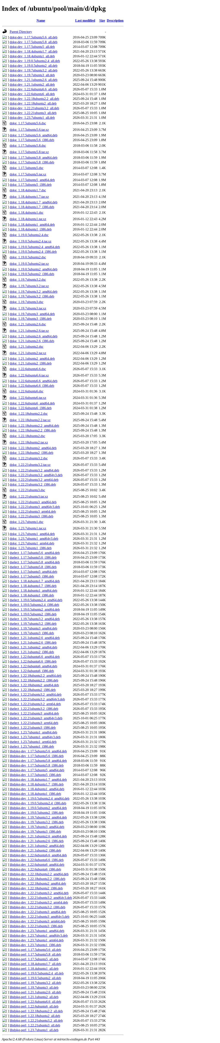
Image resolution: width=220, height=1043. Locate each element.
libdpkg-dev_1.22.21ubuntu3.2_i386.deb (37, 907)
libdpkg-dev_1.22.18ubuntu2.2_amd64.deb (39, 874)
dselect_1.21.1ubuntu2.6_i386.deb (33, 642)
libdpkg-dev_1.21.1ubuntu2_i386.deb (35, 850)
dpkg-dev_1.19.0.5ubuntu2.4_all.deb (35, 61)
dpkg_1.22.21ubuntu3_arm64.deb (33, 511)
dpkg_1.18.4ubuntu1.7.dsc (28, 190)
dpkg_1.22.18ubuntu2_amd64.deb (33, 448)
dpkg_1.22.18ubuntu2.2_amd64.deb (34, 425)
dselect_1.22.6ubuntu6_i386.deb (32, 671)
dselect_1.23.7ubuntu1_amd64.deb (33, 732)
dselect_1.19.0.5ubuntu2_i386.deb (33, 614)
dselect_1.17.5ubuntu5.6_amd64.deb (35, 553)
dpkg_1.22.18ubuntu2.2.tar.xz (30, 420)
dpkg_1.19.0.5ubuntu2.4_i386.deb (33, 251)
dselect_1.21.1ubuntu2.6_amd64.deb (35, 638)
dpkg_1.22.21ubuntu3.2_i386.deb (33, 484)
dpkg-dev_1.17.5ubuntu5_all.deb (32, 47)
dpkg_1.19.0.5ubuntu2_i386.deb (32, 274)
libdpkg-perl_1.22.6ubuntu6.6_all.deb (35, 1001)
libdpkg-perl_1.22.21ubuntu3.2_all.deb (36, 1020)
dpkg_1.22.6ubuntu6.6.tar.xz (29, 375)
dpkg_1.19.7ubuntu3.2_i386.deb (32, 296)
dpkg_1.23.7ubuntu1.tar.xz (28, 528)
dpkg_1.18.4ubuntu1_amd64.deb (32, 224)
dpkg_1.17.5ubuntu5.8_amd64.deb (33, 157)
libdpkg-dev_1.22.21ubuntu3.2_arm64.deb (39, 902)
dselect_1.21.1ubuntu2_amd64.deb (33, 647)
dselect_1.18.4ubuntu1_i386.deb (32, 595)
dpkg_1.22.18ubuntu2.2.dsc (29, 413)
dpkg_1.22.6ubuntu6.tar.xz (28, 398)
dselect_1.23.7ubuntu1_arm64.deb (33, 742)
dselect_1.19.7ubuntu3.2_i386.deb (33, 623)
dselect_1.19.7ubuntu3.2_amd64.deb (35, 619)
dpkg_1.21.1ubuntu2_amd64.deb (32, 358)
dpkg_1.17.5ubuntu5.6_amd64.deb (33, 135)
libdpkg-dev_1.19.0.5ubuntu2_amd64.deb (38, 808)
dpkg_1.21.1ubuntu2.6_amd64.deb (33, 336)
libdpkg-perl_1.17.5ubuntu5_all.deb (34, 959)
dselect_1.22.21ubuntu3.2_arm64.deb (35, 704)
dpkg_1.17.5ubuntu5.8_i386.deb (32, 162)
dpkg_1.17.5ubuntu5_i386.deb (31, 184)
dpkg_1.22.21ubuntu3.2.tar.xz (30, 465)
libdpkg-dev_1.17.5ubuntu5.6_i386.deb (37, 756)
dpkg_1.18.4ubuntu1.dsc (26, 212)
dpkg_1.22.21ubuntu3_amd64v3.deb (35, 507)
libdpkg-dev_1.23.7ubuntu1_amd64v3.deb (39, 935)
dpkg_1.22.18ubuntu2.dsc (27, 436)
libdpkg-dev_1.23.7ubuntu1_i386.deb (35, 945)
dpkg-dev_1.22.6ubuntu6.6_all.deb (33, 89)
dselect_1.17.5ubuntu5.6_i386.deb (33, 557)
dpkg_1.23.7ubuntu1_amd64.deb (32, 534)
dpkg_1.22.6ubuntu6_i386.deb (31, 408)
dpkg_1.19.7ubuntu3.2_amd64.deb (33, 291)
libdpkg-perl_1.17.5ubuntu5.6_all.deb (35, 950)
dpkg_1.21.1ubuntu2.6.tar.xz (29, 330)
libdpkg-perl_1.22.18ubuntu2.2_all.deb (36, 1011)
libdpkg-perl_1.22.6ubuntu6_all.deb (34, 1006)
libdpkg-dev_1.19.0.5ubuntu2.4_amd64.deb (39, 798)
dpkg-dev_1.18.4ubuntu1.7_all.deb (33, 51)
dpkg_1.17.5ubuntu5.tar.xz (28, 174)
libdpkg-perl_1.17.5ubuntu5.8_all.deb (35, 954)
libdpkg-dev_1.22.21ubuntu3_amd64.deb (38, 912)
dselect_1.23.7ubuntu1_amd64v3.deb (35, 737)
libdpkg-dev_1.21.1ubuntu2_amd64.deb (37, 846)
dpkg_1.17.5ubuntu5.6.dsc (28, 123)
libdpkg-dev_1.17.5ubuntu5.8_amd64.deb (38, 760)
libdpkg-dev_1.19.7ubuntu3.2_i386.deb (37, 822)
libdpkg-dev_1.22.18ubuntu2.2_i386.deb (37, 879)
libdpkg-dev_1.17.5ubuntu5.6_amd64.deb (38, 751)
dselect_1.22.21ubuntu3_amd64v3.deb (36, 718)
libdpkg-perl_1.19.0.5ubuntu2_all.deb (35, 978)
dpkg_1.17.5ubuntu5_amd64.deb (32, 180)
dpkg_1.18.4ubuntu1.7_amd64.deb (33, 202)
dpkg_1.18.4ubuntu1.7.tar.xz (29, 196)
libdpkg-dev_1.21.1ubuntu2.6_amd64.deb (38, 836)
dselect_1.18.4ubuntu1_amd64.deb (33, 590)
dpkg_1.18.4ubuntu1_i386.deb (31, 229)
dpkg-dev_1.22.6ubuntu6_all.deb (32, 94)
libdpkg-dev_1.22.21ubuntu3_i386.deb (36, 926)
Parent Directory (21, 32)
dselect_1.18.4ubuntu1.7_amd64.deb (35, 581)
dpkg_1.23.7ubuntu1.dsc (26, 522)
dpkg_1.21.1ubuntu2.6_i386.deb (32, 341)
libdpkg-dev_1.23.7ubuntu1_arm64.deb (37, 940)
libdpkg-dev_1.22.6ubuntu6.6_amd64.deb (38, 855)
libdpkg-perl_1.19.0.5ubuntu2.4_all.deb (37, 973)
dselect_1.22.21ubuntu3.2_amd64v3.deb (37, 699)
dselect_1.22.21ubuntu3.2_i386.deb (34, 709)
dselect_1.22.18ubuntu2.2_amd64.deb (35, 675)
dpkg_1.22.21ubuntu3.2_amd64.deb (34, 470)
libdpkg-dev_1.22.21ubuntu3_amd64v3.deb (39, 916)
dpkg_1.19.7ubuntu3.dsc (26, 302)
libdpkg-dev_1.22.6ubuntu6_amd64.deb (37, 864)
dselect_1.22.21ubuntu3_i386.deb (33, 727)
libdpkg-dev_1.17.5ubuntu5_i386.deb (35, 775)
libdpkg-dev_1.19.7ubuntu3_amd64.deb (37, 827)
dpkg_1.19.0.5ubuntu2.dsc (28, 257)
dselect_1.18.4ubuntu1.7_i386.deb (33, 586)
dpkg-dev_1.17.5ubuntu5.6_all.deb (33, 37)
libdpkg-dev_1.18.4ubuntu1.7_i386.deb (37, 784)
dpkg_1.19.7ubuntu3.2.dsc (28, 279)
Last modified (85, 20)
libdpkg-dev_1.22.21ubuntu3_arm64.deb (37, 921)
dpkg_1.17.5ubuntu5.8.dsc (28, 145)
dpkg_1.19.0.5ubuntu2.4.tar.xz (30, 241)
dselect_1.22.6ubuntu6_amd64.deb (33, 666)
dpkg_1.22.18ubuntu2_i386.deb (31, 452)
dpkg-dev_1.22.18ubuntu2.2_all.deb (34, 99)
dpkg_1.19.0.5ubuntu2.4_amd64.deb (35, 247)
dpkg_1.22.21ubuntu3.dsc (27, 490)
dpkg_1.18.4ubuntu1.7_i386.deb (32, 207)
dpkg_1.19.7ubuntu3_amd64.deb (32, 314)
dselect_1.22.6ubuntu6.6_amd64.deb (35, 657)
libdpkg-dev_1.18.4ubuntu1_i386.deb (35, 794)
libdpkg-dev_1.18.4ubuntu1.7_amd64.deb (38, 779)
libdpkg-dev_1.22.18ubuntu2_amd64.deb (38, 883)
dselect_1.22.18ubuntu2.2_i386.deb (34, 680)
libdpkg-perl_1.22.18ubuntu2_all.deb (35, 1016)
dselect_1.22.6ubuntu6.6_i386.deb (33, 661)
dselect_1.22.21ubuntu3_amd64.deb (34, 713)
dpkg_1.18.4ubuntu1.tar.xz (28, 219)
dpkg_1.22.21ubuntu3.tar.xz (29, 496)
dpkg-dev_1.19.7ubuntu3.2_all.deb (33, 70)
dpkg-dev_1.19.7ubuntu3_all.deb (32, 75)
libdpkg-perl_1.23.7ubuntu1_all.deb (34, 1030)
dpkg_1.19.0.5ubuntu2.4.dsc (29, 235)
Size (102, 20)
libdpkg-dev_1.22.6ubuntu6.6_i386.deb (37, 860)
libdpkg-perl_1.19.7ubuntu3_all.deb (34, 987)
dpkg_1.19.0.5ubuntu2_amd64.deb (33, 269)
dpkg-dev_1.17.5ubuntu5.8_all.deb (33, 42)
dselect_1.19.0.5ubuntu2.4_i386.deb (34, 605)
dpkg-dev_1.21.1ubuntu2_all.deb (32, 84)
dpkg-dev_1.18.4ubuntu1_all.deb (32, 56)
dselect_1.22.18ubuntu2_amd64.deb (34, 685)
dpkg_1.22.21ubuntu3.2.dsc (29, 458)
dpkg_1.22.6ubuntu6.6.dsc (28, 369)
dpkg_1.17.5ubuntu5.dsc (26, 168)
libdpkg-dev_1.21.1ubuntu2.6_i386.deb (37, 841)
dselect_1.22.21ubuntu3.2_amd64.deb (35, 694)
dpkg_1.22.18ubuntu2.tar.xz (29, 442)
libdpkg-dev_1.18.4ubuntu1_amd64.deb (37, 789)
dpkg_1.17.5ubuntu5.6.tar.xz (29, 129)
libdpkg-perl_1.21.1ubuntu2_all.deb (34, 997)
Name (41, 20)
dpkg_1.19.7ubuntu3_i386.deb (31, 318)
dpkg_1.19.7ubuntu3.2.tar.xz (29, 286)
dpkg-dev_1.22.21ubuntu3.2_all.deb (34, 108)
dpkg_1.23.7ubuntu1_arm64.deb (32, 543)
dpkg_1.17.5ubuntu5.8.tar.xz (29, 152)
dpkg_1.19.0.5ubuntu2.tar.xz (29, 263)
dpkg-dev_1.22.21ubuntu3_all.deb (33, 113)
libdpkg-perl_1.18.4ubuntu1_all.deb (34, 968)
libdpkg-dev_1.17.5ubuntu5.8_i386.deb (37, 765)
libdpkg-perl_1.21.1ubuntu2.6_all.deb (35, 992)
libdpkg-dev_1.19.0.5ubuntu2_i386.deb (37, 812)
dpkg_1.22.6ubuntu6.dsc (26, 391)
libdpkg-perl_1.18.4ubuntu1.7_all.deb (35, 964)
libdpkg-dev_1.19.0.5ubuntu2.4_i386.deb (38, 803)
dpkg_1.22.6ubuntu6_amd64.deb (32, 403)
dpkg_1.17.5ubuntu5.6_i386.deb (32, 140)
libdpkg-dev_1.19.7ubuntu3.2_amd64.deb (38, 817)
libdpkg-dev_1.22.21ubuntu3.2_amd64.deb (39, 893)
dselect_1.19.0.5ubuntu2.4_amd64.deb (36, 600)
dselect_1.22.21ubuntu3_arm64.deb (34, 723)
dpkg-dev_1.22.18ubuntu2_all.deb (33, 103)
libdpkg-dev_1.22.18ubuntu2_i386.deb (36, 888)
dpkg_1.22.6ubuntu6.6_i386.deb (32, 385)
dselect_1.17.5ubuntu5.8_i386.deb (33, 567)
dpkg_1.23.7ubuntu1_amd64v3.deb (34, 538)
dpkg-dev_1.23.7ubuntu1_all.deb (32, 117)
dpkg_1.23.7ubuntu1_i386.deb (31, 548)
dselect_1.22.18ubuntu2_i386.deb (33, 690)
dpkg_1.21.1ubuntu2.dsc (26, 346)
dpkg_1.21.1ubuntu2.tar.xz (28, 353)
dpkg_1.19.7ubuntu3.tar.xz (28, 308)
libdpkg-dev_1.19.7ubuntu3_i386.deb (35, 831)
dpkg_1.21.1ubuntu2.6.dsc (28, 324)
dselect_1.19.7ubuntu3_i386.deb (32, 633)
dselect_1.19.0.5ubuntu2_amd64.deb (35, 609)
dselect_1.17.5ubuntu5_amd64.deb (33, 571)
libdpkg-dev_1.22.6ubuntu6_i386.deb (35, 869)
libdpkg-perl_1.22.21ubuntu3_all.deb (35, 1025)
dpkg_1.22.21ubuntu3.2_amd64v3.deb (36, 475)
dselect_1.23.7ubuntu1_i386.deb (32, 746)
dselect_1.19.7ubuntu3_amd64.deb (33, 628)
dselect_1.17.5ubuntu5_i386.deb (32, 576)
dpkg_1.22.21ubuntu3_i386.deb (31, 516)
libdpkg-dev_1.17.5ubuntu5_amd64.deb (37, 770)
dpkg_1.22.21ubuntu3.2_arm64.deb (34, 480)
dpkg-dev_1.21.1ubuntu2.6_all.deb (33, 80)
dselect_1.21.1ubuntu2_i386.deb (32, 652)
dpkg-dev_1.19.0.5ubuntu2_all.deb (33, 65)
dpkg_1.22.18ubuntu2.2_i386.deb (33, 430)
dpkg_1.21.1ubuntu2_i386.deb (31, 363)
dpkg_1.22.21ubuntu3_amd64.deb (33, 502)
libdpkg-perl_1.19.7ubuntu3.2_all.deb (35, 983)
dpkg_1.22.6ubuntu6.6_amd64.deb (33, 381)
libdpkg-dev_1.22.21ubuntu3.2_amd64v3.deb (41, 898)
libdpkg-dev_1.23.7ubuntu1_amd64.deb (37, 931)
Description (115, 20)
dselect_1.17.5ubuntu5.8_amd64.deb (35, 562)
